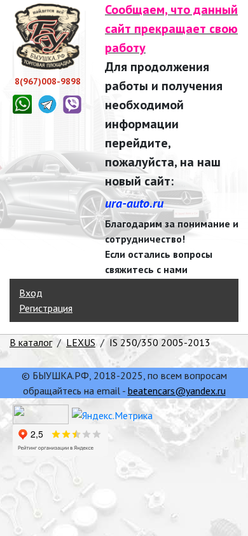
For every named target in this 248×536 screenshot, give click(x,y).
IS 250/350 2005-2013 (159, 342)
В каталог (31, 342)
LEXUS (80, 342)
